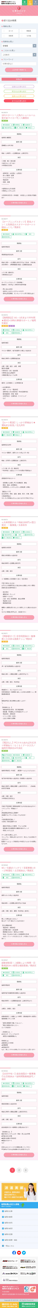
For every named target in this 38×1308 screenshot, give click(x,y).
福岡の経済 (8, 1228)
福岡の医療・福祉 (11, 1240)
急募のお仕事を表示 (19, 96)
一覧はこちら (9, 1246)
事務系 (28, 31)
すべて (11, 31)
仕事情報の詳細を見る (19, 203)
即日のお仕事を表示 (19, 91)
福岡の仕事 (8, 1211)
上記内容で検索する (19, 70)
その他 (28, 36)
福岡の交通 (8, 1234)
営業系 (11, 36)
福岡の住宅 (8, 1223)
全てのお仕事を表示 (19, 101)
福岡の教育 (8, 1217)
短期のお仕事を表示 (19, 87)
